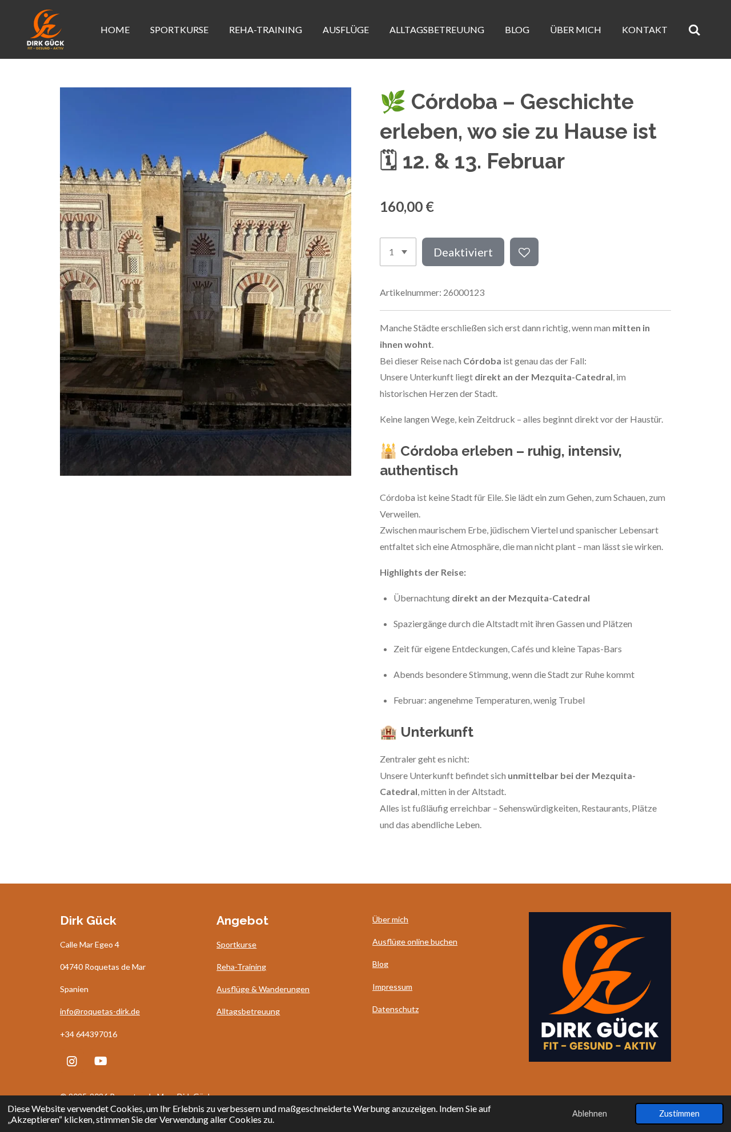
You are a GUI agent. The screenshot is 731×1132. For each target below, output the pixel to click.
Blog (380, 964)
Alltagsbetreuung (248, 1011)
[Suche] (694, 30)
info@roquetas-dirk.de (100, 1011)
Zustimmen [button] (679, 1113)
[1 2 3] (398, 252)
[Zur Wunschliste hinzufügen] (524, 252)
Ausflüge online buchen (414, 941)
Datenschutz (395, 1009)
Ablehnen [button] (589, 1113)
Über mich (390, 919)
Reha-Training (241, 967)
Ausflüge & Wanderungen (263, 989)
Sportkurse (236, 944)
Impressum (392, 986)
